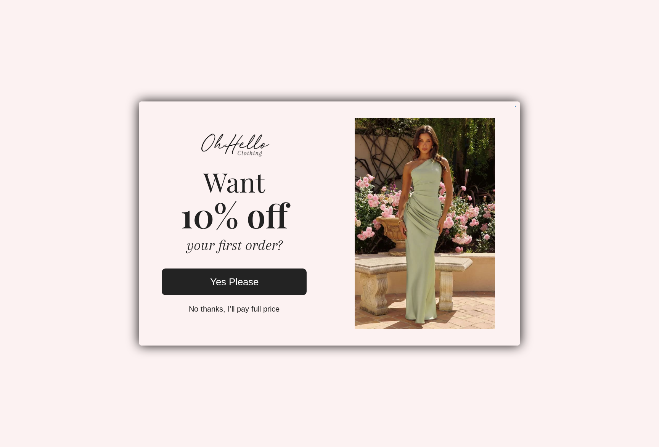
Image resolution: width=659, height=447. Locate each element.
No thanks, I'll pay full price (234, 309)
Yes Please (234, 282)
